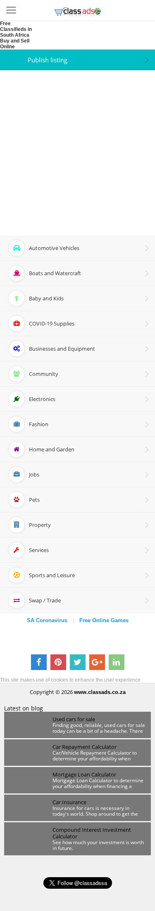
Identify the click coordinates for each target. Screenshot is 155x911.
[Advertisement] (77, 148)
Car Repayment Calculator (84, 746)
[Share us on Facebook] (39, 662)
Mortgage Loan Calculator (84, 774)
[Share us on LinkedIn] (116, 662)
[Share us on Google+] (97, 662)
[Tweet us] (78, 662)
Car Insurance (69, 802)
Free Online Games (104, 620)
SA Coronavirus (47, 620)
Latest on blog (23, 708)
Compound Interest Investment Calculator (91, 833)
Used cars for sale (73, 719)
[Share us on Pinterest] (58, 662)
